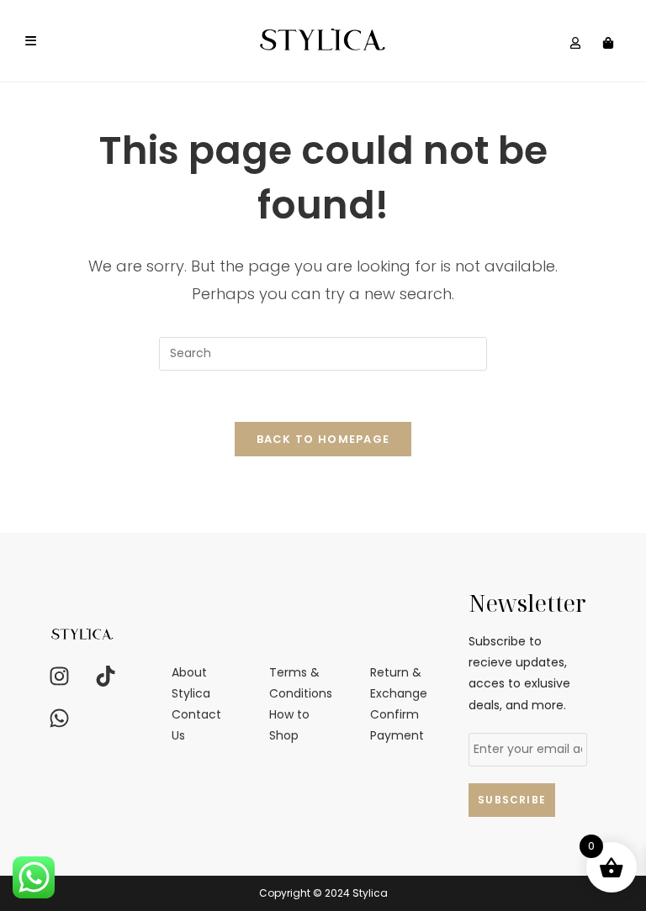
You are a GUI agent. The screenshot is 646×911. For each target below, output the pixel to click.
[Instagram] (59, 676)
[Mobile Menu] (31, 41)
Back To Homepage (323, 439)
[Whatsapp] (59, 718)
